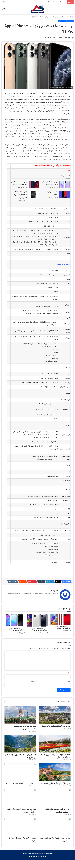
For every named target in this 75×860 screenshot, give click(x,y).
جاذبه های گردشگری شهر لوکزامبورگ (56, 726)
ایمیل (69, 681)
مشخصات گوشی (64, 17)
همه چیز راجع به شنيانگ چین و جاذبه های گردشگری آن (56, 756)
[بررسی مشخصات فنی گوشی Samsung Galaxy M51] (37, 620)
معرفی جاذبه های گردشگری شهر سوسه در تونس (55, 839)
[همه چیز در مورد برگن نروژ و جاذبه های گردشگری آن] (20, 743)
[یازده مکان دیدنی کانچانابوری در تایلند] (20, 772)
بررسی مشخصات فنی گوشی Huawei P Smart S (17, 630)
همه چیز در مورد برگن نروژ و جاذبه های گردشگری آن (20, 756)
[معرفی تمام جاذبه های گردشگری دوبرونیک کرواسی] (55, 798)
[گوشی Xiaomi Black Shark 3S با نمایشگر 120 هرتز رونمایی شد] (34, 194)
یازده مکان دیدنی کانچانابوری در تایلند (21, 783)
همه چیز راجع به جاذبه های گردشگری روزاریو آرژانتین (21, 811)
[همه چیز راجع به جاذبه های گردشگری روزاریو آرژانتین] (20, 798)
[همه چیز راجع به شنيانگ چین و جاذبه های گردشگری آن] (55, 743)
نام (69, 673)
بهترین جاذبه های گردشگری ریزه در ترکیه (22, 839)
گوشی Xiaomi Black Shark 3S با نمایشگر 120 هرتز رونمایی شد (20, 195)
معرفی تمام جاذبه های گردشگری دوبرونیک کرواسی (57, 811)
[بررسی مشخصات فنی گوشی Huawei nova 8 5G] (64, 184)
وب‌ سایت (33, 681)
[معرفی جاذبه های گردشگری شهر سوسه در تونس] (55, 827)
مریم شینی (67, 37)
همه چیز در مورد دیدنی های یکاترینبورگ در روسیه (24, 727)
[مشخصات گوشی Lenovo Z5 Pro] (64, 194)
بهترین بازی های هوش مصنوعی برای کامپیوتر (54, 2)
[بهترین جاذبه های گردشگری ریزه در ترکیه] (20, 827)
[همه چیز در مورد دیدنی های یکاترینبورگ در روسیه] (20, 715)
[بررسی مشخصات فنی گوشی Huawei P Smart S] (14, 620)
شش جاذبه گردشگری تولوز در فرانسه (56, 783)
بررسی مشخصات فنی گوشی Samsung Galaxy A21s (63, 628)
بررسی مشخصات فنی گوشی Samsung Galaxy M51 (40, 630)
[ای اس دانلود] (37, 9)
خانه (71, 17)
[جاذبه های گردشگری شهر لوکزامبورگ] (55, 715)
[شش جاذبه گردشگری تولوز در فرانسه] (55, 772)
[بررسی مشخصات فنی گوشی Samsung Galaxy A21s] (60, 619)
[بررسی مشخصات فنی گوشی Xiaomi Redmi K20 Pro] (34, 184)
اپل (60, 21)
